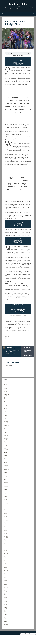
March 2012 (5, 614)
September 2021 (6, 455)
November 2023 (6, 422)
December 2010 (6, 624)
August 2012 (5, 608)
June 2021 (5, 459)
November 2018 (6, 502)
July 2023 (5, 428)
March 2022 (5, 448)
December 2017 (6, 517)
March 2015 (5, 564)
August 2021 (5, 456)
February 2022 (6, 449)
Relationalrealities (18, 4)
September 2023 (6, 425)
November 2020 (6, 469)
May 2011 (5, 618)
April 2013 (5, 597)
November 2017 (6, 519)
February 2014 (6, 583)
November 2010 (6, 625)
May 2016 (5, 544)
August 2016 (5, 540)
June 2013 (5, 594)
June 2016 (5, 543)
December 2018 (6, 500)
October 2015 (6, 554)
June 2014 (5, 577)
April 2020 (5, 479)
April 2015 (5, 563)
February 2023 (6, 435)
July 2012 (5, 610)
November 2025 (6, 391)
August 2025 (5, 395)
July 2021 (5, 458)
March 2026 (5, 385)
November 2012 (6, 604)
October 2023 (6, 424)
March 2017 (5, 530)
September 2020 (6, 472)
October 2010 (6, 627)
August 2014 (5, 574)
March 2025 (5, 402)
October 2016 (6, 537)
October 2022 (6, 439)
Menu (4, 13)
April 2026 (5, 384)
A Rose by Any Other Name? (28, 355)
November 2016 (6, 536)
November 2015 (6, 553)
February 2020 (6, 482)
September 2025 (6, 394)
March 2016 (5, 547)
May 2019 (5, 493)
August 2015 (5, 557)
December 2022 (6, 438)
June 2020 (5, 476)
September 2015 (6, 556)
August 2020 (6, 473)
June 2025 (5, 398)
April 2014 (5, 580)
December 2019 (6, 485)
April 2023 (5, 432)
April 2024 (5, 415)
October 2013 (6, 588)
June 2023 (5, 429)
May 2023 (5, 431)
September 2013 (6, 590)
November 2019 (6, 486)
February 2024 (6, 418)
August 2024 (5, 411)
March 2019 (5, 496)
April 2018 (5, 512)
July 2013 (5, 593)
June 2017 (5, 526)
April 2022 (5, 446)
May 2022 (5, 445)
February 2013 (6, 600)
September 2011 (6, 617)
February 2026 (6, 387)
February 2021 (6, 465)
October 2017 (6, 520)
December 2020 (6, 468)
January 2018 (5, 516)
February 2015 (6, 566)
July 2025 (5, 397)
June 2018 (5, 509)
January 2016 (5, 550)
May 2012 (5, 611)
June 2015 (5, 560)
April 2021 (5, 462)
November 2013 (6, 587)
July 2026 (5, 381)
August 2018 (5, 506)
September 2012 (6, 607)
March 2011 (5, 621)
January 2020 (6, 483)
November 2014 (6, 570)
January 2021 (5, 466)
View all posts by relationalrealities (13, 353)
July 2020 (5, 475)
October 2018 (6, 503)
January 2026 (6, 388)
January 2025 (6, 405)
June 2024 (5, 412)
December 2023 (6, 421)
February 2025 (6, 404)
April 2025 (5, 401)
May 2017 (5, 527)
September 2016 (6, 539)
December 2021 (6, 452)
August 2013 (5, 591)
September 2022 (6, 441)
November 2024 (6, 408)
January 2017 (5, 533)
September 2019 (6, 489)
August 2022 (5, 442)
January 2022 (6, 451)
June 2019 (5, 492)
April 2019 (5, 495)
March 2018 (5, 513)
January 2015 (5, 567)
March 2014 (5, 581)
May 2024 (5, 414)
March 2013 (5, 598)
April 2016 (5, 546)
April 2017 (5, 529)
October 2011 (6, 615)
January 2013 (5, 601)
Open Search (33, 13)
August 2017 (5, 523)
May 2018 (5, 510)
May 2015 (5, 561)
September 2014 (6, 573)
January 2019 (5, 499)
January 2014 (5, 584)
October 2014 (6, 571)
